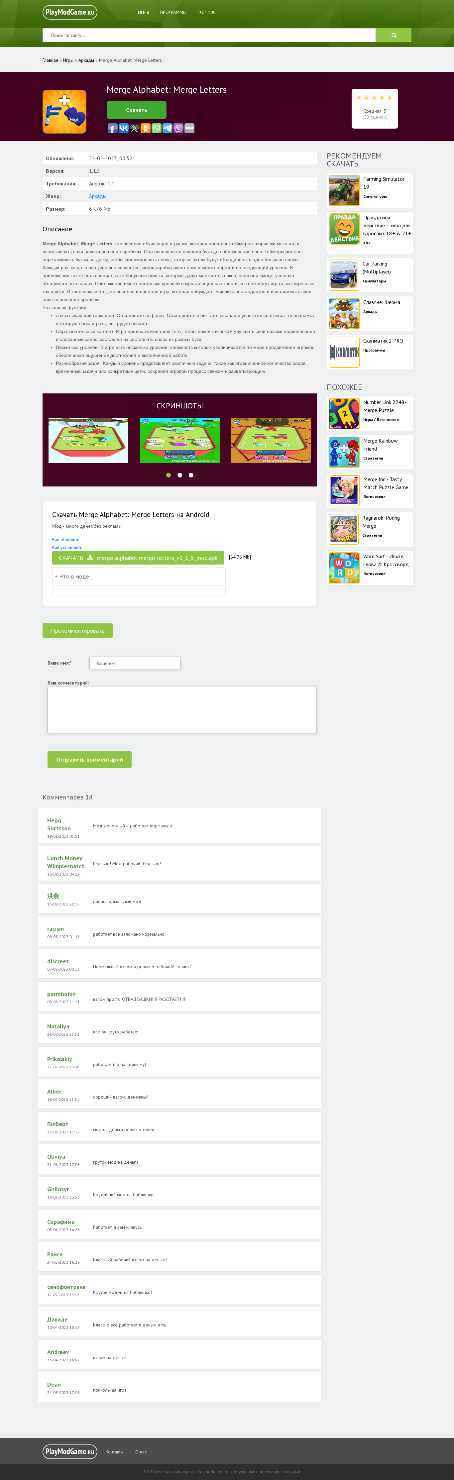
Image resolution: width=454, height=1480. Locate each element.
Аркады (97, 196)
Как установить (67, 547)
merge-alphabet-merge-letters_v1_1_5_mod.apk (138, 558)
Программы (173, 12)
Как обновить (65, 539)
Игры (143, 12)
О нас (141, 1452)
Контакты (115, 1452)
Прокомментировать (77, 630)
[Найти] (393, 35)
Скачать (136, 110)
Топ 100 (206, 12)
